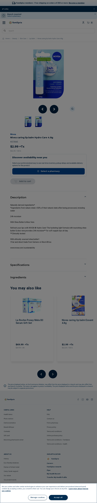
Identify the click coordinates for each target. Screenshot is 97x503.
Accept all (58, 497)
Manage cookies (38, 497)
